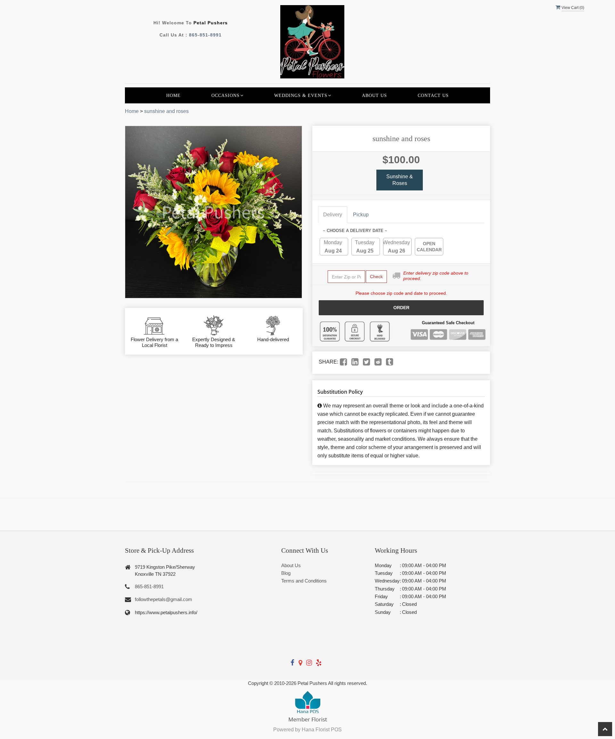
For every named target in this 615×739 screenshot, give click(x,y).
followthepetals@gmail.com (163, 599)
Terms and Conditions (304, 580)
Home (173, 95)
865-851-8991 (205, 34)
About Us (374, 95)
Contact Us (433, 95)
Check (376, 276)
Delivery (332, 214)
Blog (286, 573)
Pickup (361, 214)
